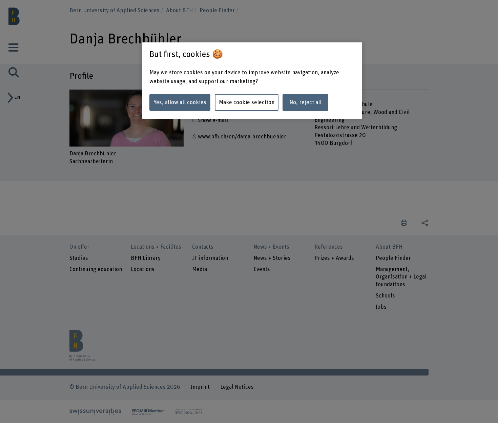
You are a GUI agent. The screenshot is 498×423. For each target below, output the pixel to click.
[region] (252, 80)
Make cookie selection (246, 102)
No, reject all (305, 102)
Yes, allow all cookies (179, 102)
